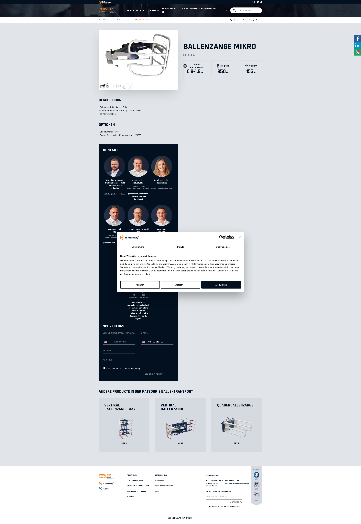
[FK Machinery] (113, 483)
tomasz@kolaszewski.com (114, 238)
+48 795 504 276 (138, 186)
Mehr (124, 443)
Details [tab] (180, 247)
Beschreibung (248, 20)
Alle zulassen (221, 285)
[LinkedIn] (255, 2)
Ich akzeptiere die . (225, 507)
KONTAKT (130, 497)
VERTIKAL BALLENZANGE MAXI (120, 407)
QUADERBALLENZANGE (235, 405)
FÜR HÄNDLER (132, 475)
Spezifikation (235, 20)
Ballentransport (123, 20)
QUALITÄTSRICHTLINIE (135, 480)
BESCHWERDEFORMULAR (164, 486)
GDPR (157, 491)
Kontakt (154, 10)
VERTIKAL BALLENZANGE (172, 407)
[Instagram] (252, 2)
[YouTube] (258, 2)
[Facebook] (249, 2)
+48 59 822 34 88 (169, 10)
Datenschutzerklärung (130, 368)
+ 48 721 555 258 (138, 295)
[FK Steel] (113, 488)
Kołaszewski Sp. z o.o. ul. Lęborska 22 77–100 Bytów (214, 483)
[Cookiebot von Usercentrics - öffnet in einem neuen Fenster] (221, 237)
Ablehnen (140, 285)
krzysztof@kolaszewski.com (138, 189)
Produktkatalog (136, 10)
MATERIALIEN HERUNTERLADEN (138, 486)
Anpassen (179, 285)
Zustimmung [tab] (138, 247)
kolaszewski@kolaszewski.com (199, 8)
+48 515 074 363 (114, 235)
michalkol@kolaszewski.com (114, 194)
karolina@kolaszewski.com (161, 189)
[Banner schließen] (240, 237)
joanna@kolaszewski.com (138, 297)
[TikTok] (261, 2)
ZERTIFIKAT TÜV (161, 475)
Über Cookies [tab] (223, 247)
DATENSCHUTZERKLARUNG (136, 491)
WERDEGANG (159, 480)
